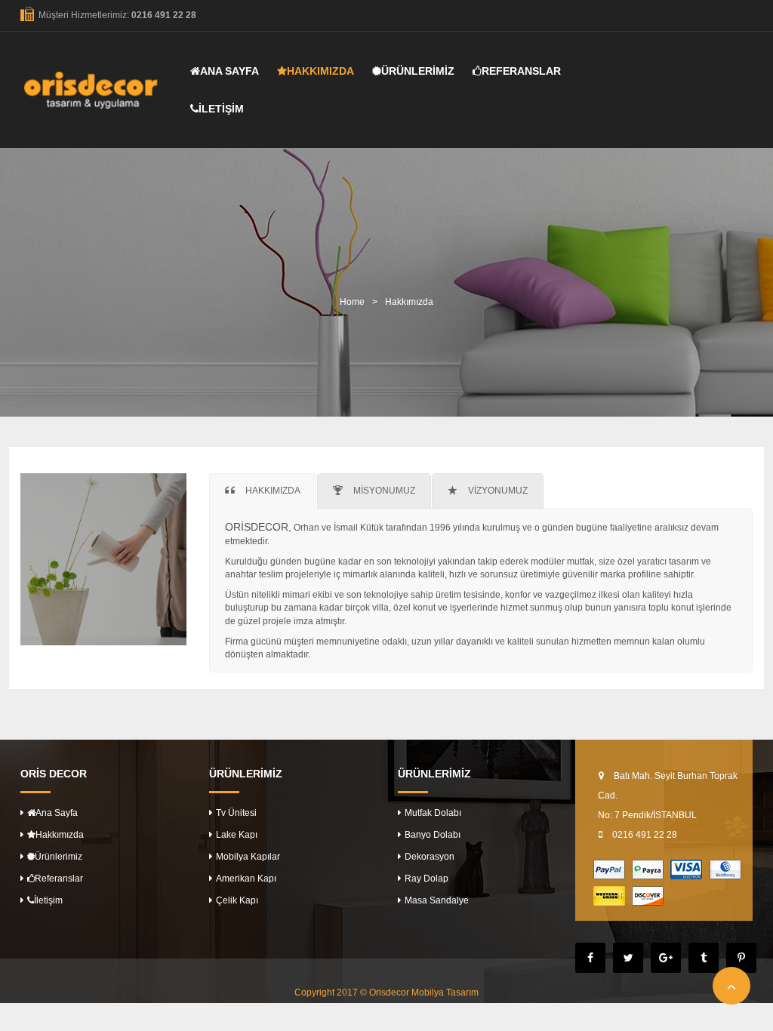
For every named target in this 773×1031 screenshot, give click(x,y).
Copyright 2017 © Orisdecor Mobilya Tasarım (386, 992)
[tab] (262, 491)
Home (352, 302)
